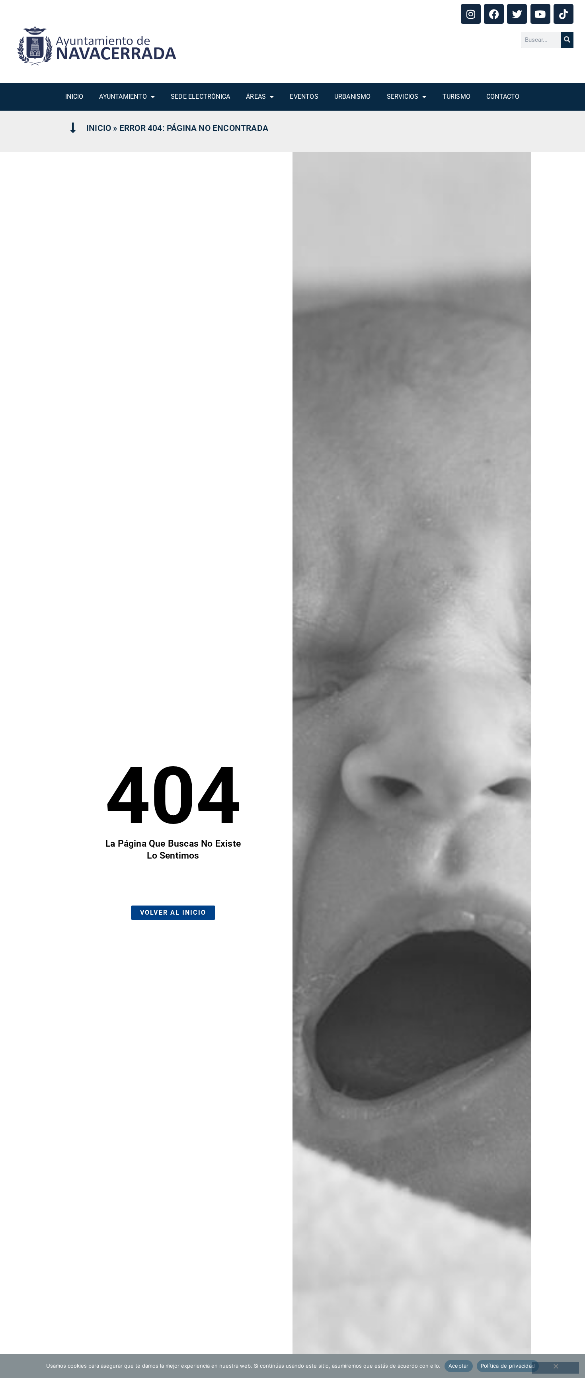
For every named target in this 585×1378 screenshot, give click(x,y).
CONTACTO (503, 96)
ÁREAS (256, 96)
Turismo (456, 96)
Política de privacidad (508, 1365)
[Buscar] (567, 40)
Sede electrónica (200, 96)
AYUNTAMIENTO (122, 96)
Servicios (403, 96)
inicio (98, 128)
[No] (555, 1368)
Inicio (74, 96)
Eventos (304, 96)
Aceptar (458, 1365)
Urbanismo (352, 96)
